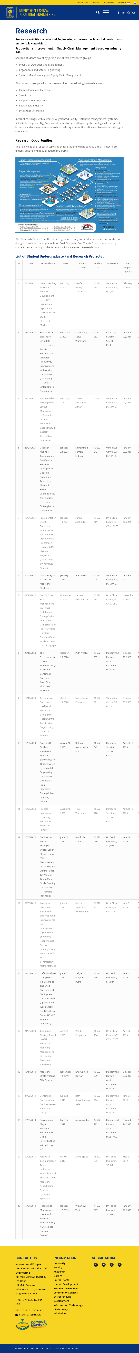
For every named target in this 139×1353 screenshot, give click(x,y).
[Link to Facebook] (118, 12)
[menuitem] (83, 2)
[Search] (96, 12)
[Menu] (104, 12)
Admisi (120, 2)
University (59, 1263)
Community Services (66, 1292)
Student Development (67, 1288)
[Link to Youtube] (133, 12)
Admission (60, 1313)
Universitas (82, 2)
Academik (59, 1271)
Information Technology (68, 1305)
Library (58, 1275)
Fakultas (95, 2)
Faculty (58, 1267)
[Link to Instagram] (128, 12)
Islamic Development (66, 1284)
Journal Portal (62, 1280)
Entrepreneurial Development (63, 1298)
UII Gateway (108, 2)
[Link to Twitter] (123, 12)
